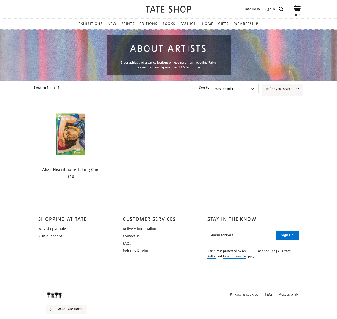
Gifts (223, 23)
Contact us (131, 236)
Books (168, 23)
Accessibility (289, 294)
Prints (128, 23)
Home (207, 23)
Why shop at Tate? (53, 229)
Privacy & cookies (244, 294)
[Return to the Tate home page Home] (168, 10)
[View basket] (297, 9)
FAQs (127, 243)
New (112, 23)
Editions (148, 23)
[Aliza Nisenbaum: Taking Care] (71, 134)
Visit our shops (50, 236)
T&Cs (269, 294)
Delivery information (139, 229)
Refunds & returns (137, 251)
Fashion (188, 23)
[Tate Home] (74, 295)
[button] (281, 10)
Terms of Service (234, 256)
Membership (246, 23)
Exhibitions (91, 23)
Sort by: (204, 88)
